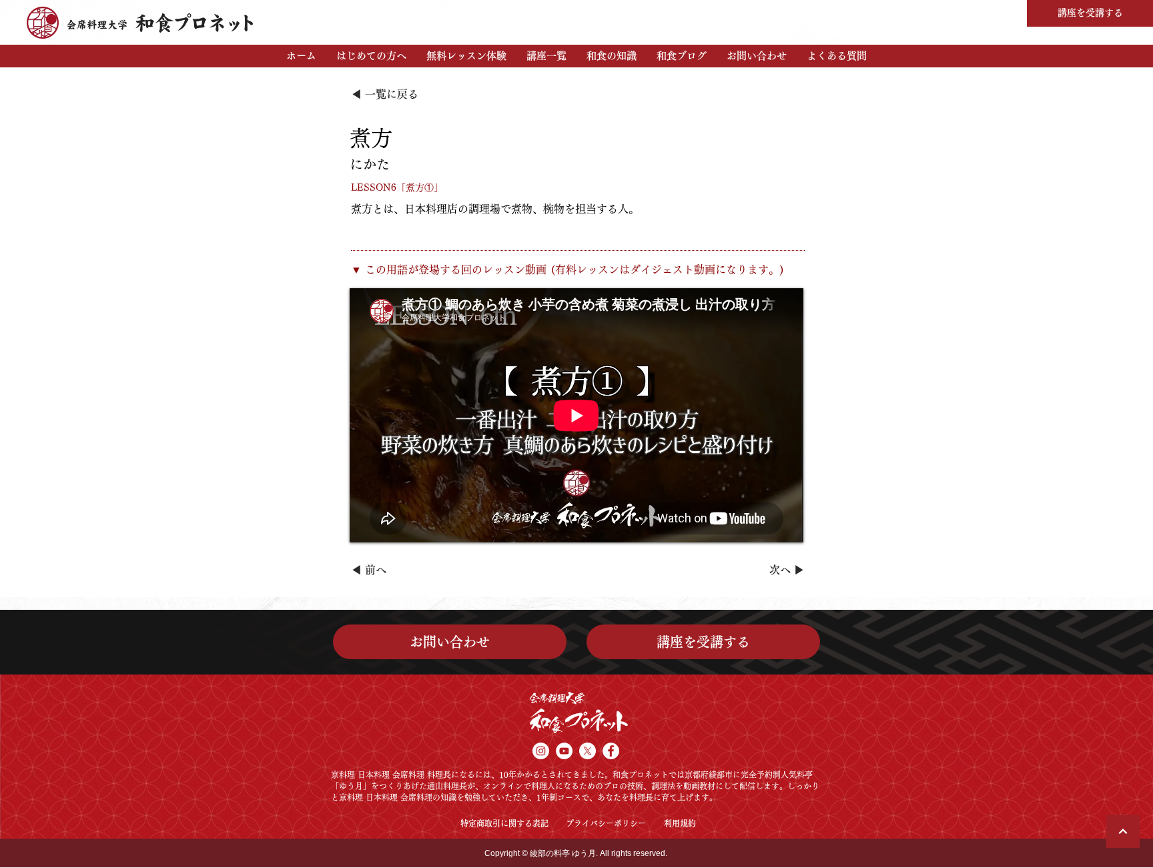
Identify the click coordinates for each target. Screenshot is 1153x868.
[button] (371, 56)
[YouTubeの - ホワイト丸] (564, 751)
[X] (587, 751)
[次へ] (1123, 831)
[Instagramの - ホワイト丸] (540, 751)
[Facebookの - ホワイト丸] (611, 751)
